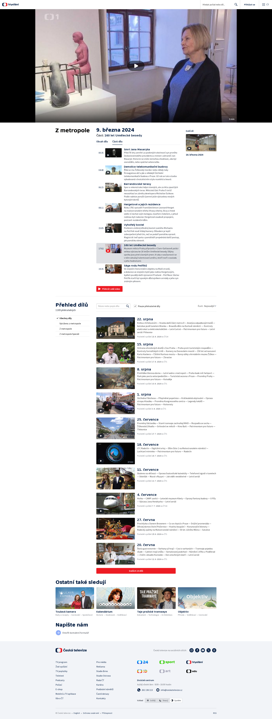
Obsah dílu (102, 141)
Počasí (59, 684)
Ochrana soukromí (91, 713)
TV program (61, 662)
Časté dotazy (102, 693)
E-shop (59, 689)
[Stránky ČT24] (142, 663)
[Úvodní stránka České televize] (71, 650)
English (77, 713)
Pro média (101, 662)
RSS (215, 713)
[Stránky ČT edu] (191, 672)
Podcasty (60, 680)
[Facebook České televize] (197, 650)
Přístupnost (107, 713)
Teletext (60, 675)
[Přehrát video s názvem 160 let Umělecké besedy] (136, 66)
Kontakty (101, 698)
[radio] (73, 318)
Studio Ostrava (103, 675)
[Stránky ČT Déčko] (142, 672)
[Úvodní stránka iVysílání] (13, 4)
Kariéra (99, 684)
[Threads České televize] (214, 650)
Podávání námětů (104, 689)
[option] (151, 700)
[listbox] (163, 700)
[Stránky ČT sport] (167, 663)
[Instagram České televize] (191, 650)
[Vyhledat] (128, 306)
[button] (136, 66)
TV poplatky (61, 671)
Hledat (236, 5)
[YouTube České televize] (203, 650)
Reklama (100, 666)
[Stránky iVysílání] (194, 663)
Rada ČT (100, 680)
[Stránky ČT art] (165, 672)
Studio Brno (102, 671)
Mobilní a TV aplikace (66, 693)
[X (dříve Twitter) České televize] (208, 650)
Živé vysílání (61, 666)
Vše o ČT (60, 698)
